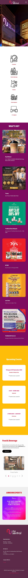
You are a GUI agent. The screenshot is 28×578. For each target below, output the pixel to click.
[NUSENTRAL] (14, 2)
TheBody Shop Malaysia (11, 228)
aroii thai (7, 300)
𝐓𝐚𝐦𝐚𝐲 (7, 193)
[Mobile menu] (26, 2)
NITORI (7, 265)
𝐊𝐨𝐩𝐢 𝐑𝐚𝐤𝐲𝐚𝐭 (8, 156)
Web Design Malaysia (14, 573)
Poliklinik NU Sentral (10, 335)
